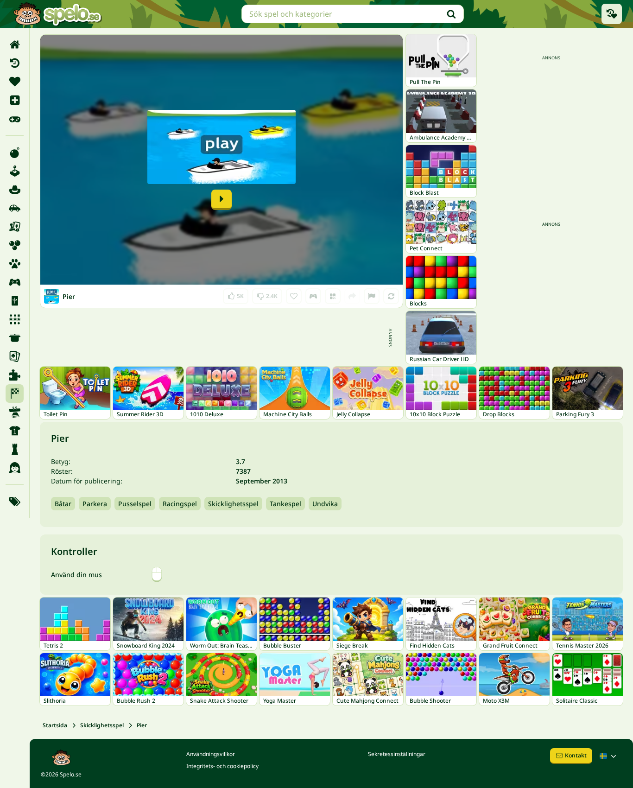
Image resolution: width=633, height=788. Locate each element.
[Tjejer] (15, 467)
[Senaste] (15, 63)
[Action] (15, 152)
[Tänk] (15, 449)
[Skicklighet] (15, 412)
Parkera (94, 503)
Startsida (55, 725)
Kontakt (576, 755)
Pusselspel (135, 503)
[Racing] (15, 393)
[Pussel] (15, 375)
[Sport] (15, 430)
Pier (142, 725)
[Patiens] (15, 356)
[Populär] (15, 118)
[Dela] (352, 296)
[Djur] (15, 263)
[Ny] (15, 100)
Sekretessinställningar (396, 754)
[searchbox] (352, 14)
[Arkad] (15, 171)
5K (235, 294)
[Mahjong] (15, 301)
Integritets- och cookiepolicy (222, 766)
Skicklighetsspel (233, 503)
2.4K (267, 294)
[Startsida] (15, 44)
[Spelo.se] (57, 14)
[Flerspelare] (15, 282)
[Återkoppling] (372, 296)
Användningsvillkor (210, 754)
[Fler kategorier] (15, 501)
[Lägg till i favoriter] (294, 296)
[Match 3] (15, 319)
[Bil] (15, 208)
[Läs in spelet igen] (391, 296)
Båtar (63, 503)
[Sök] (451, 14)
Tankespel (285, 503)
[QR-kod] (333, 296)
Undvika (325, 503)
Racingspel (180, 503)
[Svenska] (609, 756)
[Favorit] (15, 81)
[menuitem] (15, 44)
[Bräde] (15, 226)
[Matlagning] (15, 338)
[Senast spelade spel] (611, 14)
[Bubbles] (15, 245)
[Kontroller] (313, 296)
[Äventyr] (15, 189)
